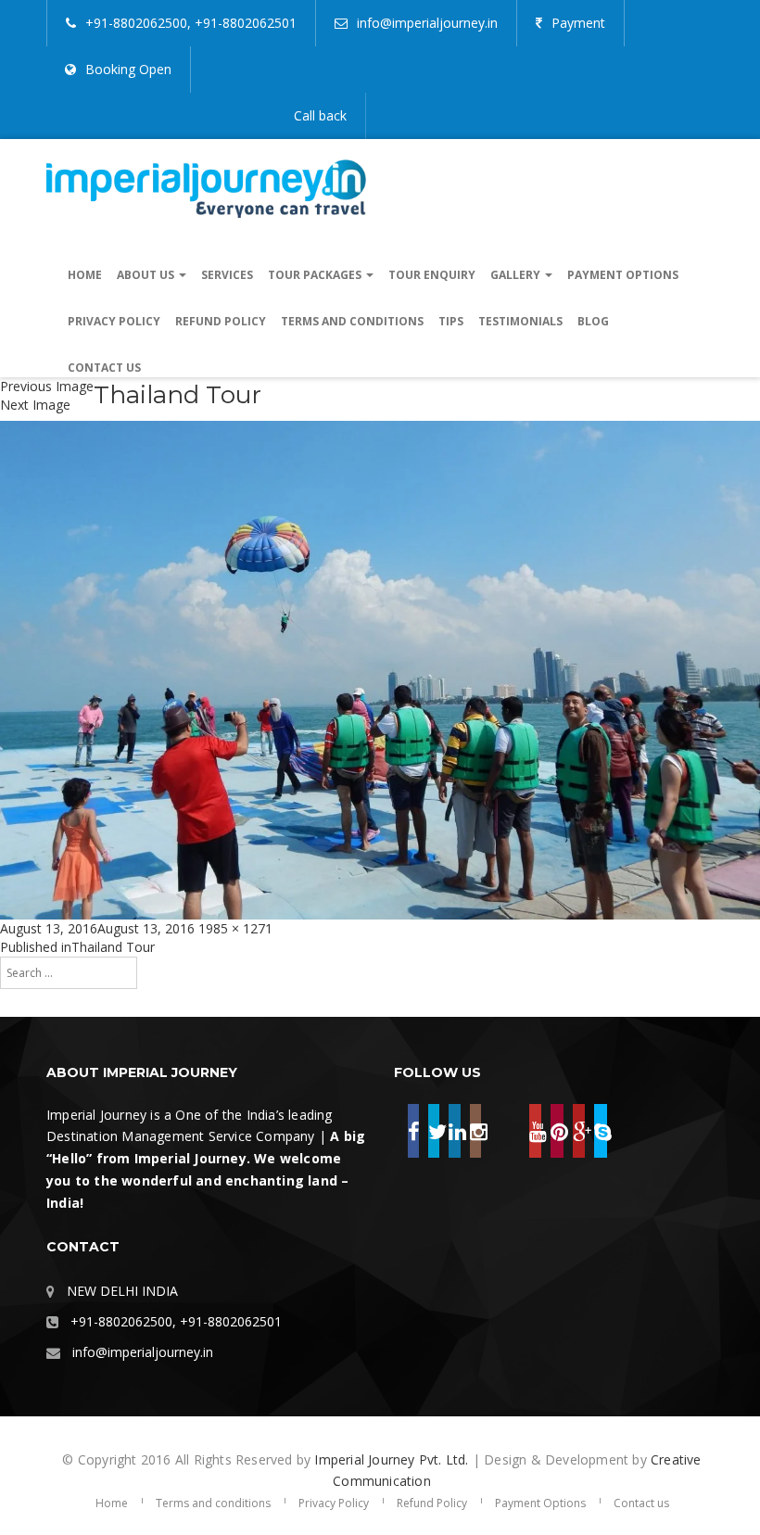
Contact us (104, 367)
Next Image (35, 404)
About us (147, 275)
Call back (320, 115)
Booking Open (128, 69)
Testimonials (520, 321)
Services (227, 275)
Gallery (516, 275)
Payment (578, 23)
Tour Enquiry (431, 275)
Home (85, 275)
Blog (593, 321)
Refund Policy (220, 321)
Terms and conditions (352, 321)
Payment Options (622, 275)
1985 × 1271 (235, 928)
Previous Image (47, 386)
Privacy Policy (114, 321)
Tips (450, 321)
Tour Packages (316, 275)
